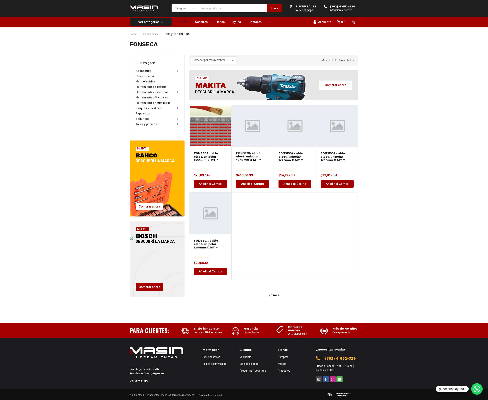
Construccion (145, 76)
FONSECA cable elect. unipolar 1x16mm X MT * (206, 244)
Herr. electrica (145, 81)
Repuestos (143, 113)
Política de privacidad (210, 395)
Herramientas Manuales (152, 97)
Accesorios (143, 71)
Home (133, 34)
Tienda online (151, 34)
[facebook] (326, 379)
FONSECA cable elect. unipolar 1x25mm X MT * (291, 156)
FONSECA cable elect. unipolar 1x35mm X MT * (333, 156)
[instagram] (333, 379)
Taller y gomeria (146, 124)
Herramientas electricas (152, 92)
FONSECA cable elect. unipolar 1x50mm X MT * (206, 156)
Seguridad (142, 119)
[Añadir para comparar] (226, 111)
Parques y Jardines (148, 108)
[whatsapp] (339, 379)
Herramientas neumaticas (153, 103)
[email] (319, 379)
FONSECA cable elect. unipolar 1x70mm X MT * (248, 156)
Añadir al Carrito (210, 184)
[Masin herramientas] (144, 8)
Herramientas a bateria (151, 87)
